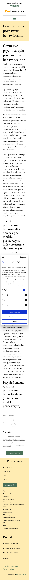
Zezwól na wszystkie (14, 312)
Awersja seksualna (7, 494)
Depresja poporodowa (8, 499)
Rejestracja (8, 485)
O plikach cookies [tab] (22, 262)
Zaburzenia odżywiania (9, 517)
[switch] (25, 295)
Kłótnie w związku (7, 502)
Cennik (5, 479)
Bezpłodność (6, 496)
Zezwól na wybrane (14, 316)
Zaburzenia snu (7, 523)
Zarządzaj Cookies (9, 569)
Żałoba (5, 526)
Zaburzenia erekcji (7, 512)
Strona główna (7, 467)
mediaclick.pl (21, 574)
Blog (4, 475)
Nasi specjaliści (7, 471)
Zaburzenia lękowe (7, 515)
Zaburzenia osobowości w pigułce (11, 520)
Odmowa (14, 321)
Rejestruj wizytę (13, 453)
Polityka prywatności (11, 566)
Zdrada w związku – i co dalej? (10, 528)
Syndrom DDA (7, 509)
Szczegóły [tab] (12, 262)
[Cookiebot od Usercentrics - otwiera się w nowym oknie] (20, 257)
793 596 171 (14, 6)
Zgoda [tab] (4, 262)
